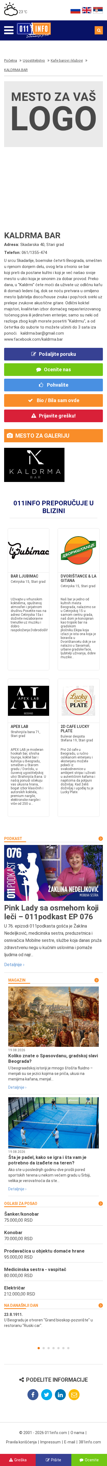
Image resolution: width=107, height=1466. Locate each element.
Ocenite (92, 1460)
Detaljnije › (14, 964)
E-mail (69, 1442)
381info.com (90, 1442)
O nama (77, 1432)
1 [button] (39, 1348)
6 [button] (63, 1348)
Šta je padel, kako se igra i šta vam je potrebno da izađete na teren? (47, 1160)
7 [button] (68, 1348)
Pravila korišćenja (21, 1442)
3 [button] (48, 1348)
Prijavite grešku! (57, 416)
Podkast (13, 838)
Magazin (17, 980)
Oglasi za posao (20, 1203)
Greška (20, 1460)
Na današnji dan (21, 1305)
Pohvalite (57, 385)
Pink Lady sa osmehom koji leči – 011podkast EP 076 (51, 912)
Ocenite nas (57, 369)
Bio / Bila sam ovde (57, 400)
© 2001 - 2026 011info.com (43, 1432)
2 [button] (44, 1348)
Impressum (50, 1442)
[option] (53, 1320)
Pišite (56, 1460)
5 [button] (58, 1348)
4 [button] (53, 1348)
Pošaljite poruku (57, 354)
